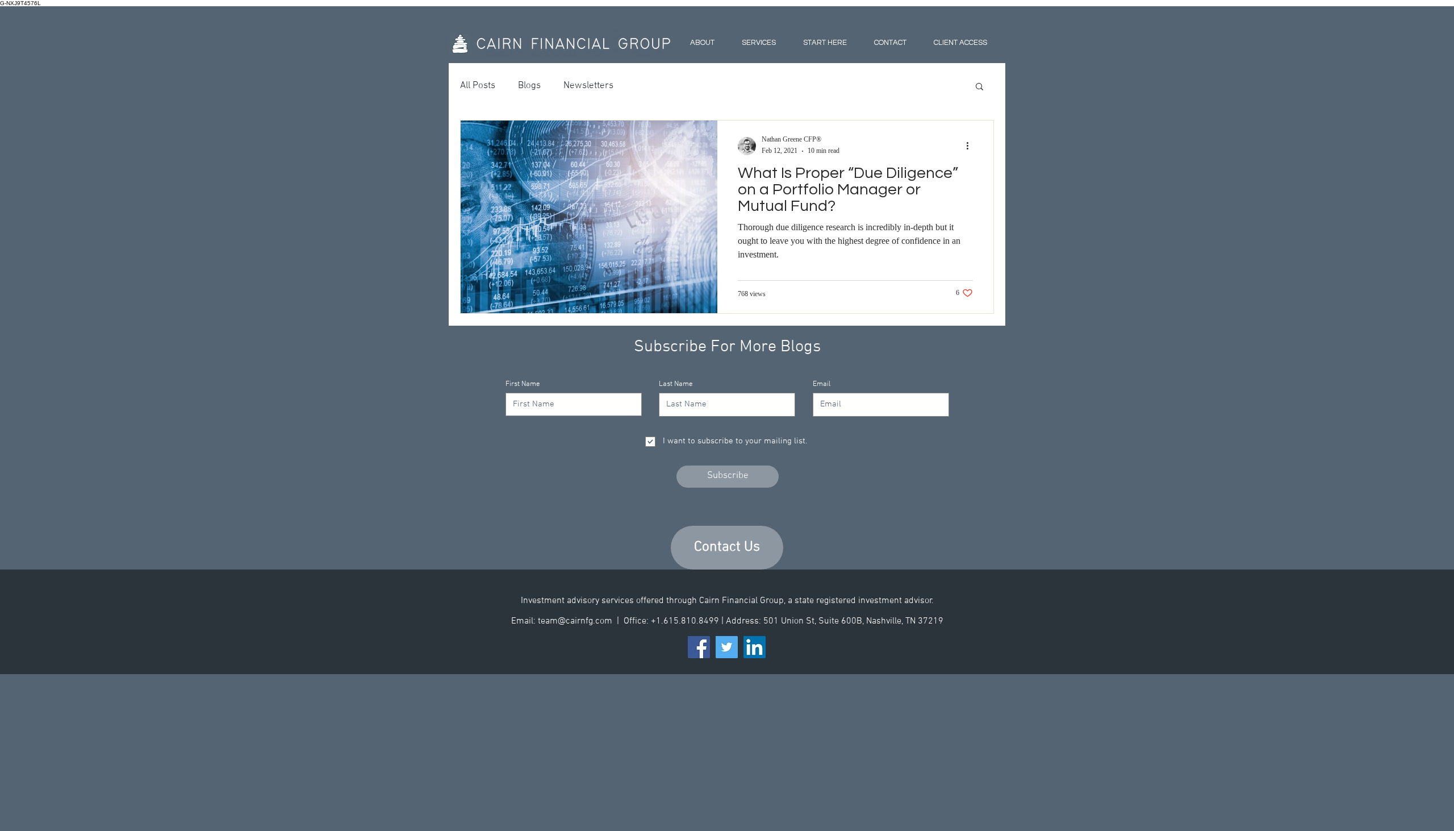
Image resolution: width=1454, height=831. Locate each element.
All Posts (477, 86)
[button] (979, 87)
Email (821, 384)
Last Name (676, 384)
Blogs (529, 86)
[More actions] (971, 146)
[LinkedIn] (754, 647)
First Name (522, 384)
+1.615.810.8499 (686, 621)
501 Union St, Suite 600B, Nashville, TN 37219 (853, 621)
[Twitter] (727, 647)
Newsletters (588, 86)
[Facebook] (699, 647)
